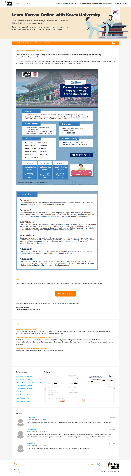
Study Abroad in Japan (23, 401)
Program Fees (28, 43)
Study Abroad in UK (22, 398)
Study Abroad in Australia (24, 392)
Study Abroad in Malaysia (24, 388)
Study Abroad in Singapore (24, 376)
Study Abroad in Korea (23, 379)
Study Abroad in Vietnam (24, 385)
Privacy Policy (17, 472)
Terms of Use (16, 469)
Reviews (47, 43)
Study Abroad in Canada (24, 395)
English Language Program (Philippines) (29, 382)
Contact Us (16, 467)
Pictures (38, 43)
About (18, 43)
